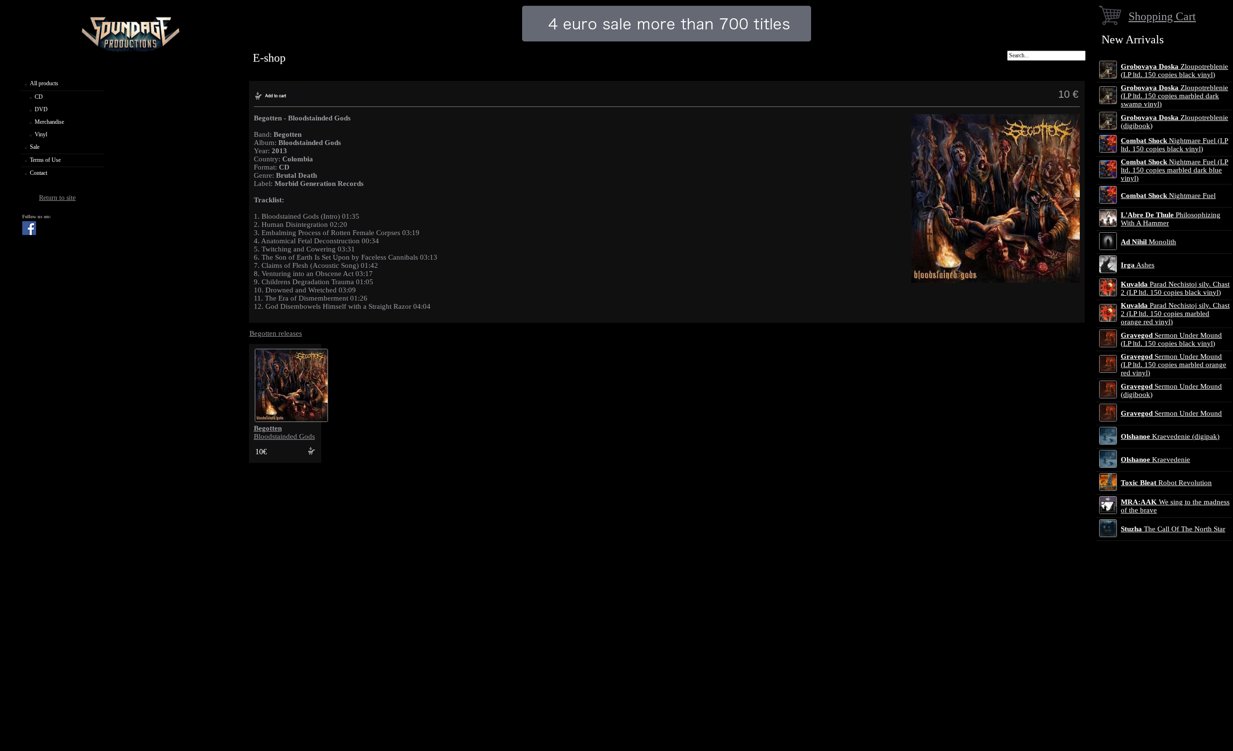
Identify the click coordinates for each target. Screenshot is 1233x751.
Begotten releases (275, 333)
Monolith (1148, 242)
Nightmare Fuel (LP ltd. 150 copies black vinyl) (1174, 145)
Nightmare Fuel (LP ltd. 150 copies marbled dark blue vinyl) (1174, 170)
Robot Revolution (1166, 483)
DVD (41, 109)
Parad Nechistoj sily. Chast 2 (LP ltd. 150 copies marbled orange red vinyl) (1175, 314)
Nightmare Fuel (1168, 195)
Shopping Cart (1162, 16)
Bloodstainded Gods (284, 432)
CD (39, 96)
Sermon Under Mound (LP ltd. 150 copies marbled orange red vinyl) (1173, 365)
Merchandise (49, 122)
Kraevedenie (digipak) (1170, 436)
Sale (34, 147)
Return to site (57, 197)
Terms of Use (45, 160)
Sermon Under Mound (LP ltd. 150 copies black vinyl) (1171, 339)
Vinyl (41, 134)
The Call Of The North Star (1173, 529)
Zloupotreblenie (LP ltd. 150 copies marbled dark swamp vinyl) (1174, 96)
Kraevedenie (1155, 459)
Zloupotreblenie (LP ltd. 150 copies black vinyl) (1174, 71)
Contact (38, 173)
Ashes (1137, 265)
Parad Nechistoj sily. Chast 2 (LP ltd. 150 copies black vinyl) (1175, 288)
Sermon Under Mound (1171, 413)
